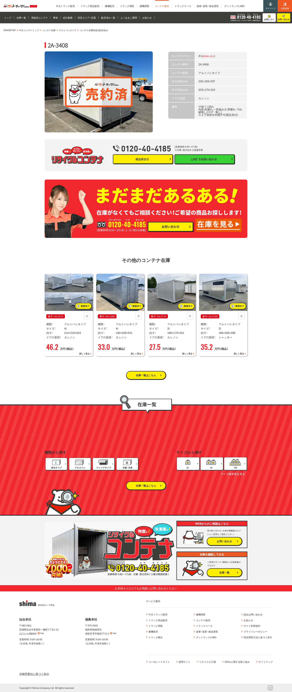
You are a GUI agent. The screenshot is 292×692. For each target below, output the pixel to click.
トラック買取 (156, 625)
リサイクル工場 (207, 661)
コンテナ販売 (203, 620)
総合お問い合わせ (253, 614)
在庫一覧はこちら (146, 375)
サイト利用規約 (252, 625)
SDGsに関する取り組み (237, 661)
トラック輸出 (156, 637)
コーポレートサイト (159, 661)
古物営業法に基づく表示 (34, 674)
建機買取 (200, 614)
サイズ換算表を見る (233, 474)
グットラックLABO (206, 637)
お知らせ (248, 620)
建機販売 (153, 631)
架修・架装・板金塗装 (207, 631)
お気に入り (269, 19)
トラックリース (204, 625)
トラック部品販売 (158, 620)
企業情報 (285, 8)
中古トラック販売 (158, 614)
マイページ (270, 8)
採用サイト (184, 661)
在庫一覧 (224, 572)
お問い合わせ (283, 19)
